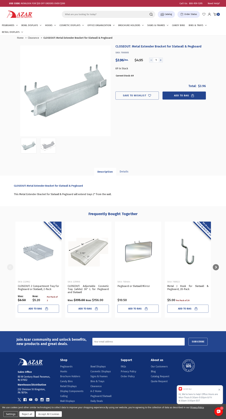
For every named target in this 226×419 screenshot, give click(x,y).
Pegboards (8, 25)
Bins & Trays (196, 25)
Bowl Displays (29, 25)
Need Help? (214, 3)
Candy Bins (178, 25)
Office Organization (99, 25)
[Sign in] (209, 14)
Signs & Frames (156, 25)
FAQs (123, 366)
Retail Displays (11, 32)
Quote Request (159, 381)
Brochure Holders (129, 25)
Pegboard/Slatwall (100, 396)
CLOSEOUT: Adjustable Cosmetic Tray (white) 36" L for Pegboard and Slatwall (88, 289)
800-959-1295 (195, 3)
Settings (11, 414)
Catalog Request (160, 376)
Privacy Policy (128, 371)
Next (216, 267)
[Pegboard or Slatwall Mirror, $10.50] (138, 251)
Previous (10, 267)
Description (105, 171)
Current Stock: (125, 75)
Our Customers (159, 366)
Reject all (27, 414)
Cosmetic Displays (69, 25)
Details (124, 171)
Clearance (96, 386)
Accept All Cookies (48, 414)
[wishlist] (203, 14)
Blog (153, 371)
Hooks (48, 25)
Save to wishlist (134, 95)
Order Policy (128, 376)
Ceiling (64, 396)
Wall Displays (67, 401)
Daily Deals (96, 401)
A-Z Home (95, 391)
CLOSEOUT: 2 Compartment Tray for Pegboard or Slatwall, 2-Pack (38, 288)
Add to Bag (181, 95)
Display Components (71, 391)
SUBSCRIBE (198, 341)
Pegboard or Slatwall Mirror (133, 286)
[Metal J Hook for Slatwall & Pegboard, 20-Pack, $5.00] (188, 251)
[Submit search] (151, 14)
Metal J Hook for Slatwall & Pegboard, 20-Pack (187, 288)
